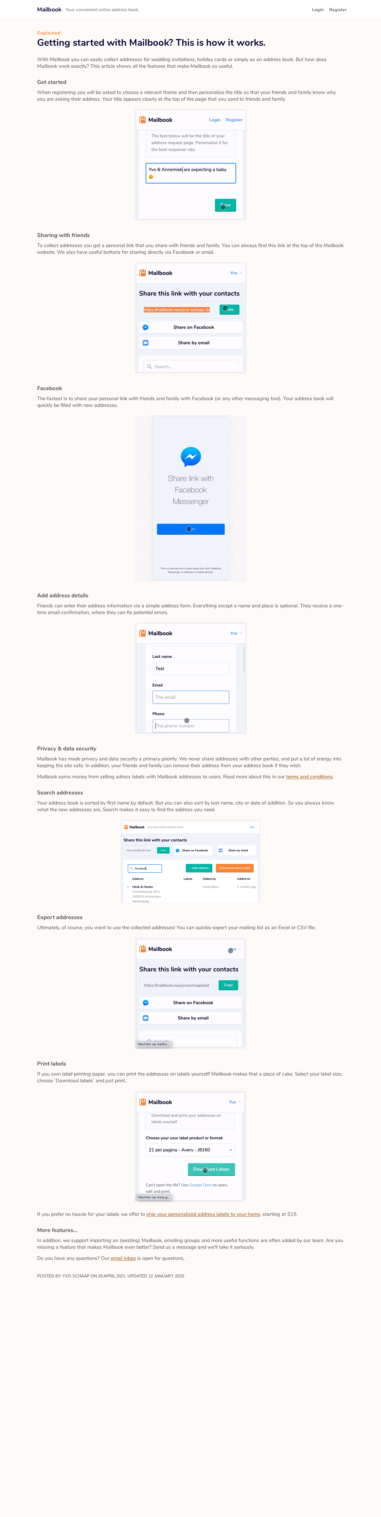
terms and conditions (309, 776)
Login (318, 10)
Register (338, 10)
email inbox (123, 1258)
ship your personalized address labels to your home (203, 1214)
